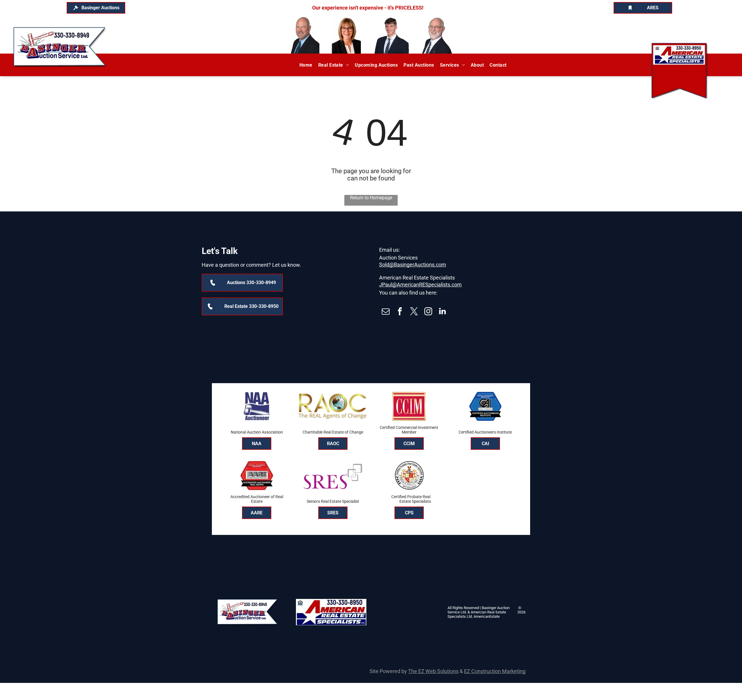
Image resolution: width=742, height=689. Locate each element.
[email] (385, 312)
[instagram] (428, 312)
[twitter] (414, 312)
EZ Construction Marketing (494, 671)
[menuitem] (306, 64)
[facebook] (399, 312)
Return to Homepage (371, 197)
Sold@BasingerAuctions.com (412, 265)
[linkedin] (442, 312)
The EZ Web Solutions (433, 671)
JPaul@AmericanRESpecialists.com (420, 285)
